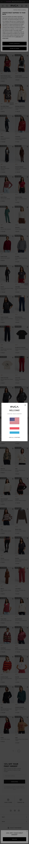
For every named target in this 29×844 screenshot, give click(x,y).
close (25, 405)
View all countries (14, 437)
